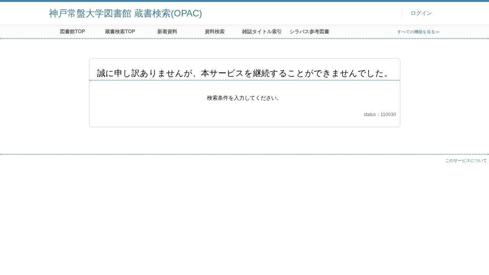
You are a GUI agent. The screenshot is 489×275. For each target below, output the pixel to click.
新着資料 (167, 31)
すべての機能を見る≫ (418, 31)
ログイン (421, 13)
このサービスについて (466, 160)
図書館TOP (72, 31)
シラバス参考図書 (309, 31)
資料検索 (215, 31)
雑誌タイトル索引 (262, 31)
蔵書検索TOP (120, 31)
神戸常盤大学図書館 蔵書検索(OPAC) (125, 13)
